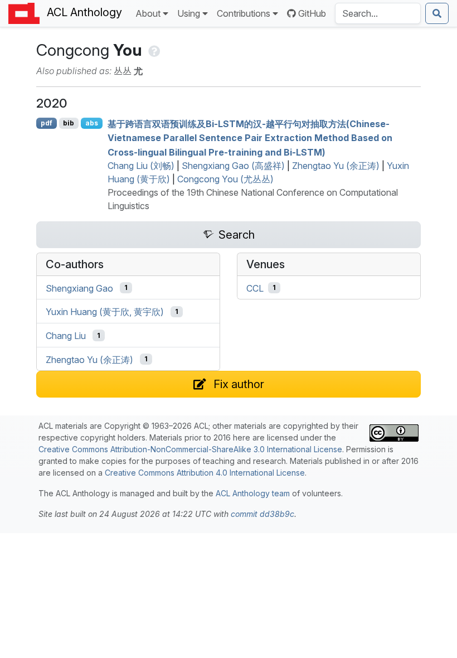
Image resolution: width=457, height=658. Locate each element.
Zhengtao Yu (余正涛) (336, 165)
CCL (255, 287)
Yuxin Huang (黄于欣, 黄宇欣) (105, 311)
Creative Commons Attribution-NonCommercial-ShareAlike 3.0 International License (190, 449)
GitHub (312, 13)
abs (91, 123)
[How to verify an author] (153, 50)
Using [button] (188, 13)
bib (68, 123)
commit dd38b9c (262, 514)
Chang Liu (66, 335)
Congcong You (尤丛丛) (225, 179)
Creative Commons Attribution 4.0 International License (205, 472)
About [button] (148, 13)
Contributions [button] (243, 13)
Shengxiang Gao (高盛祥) (233, 165)
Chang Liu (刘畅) (141, 165)
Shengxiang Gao (79, 287)
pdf (46, 123)
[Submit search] (437, 13)
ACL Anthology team (253, 493)
